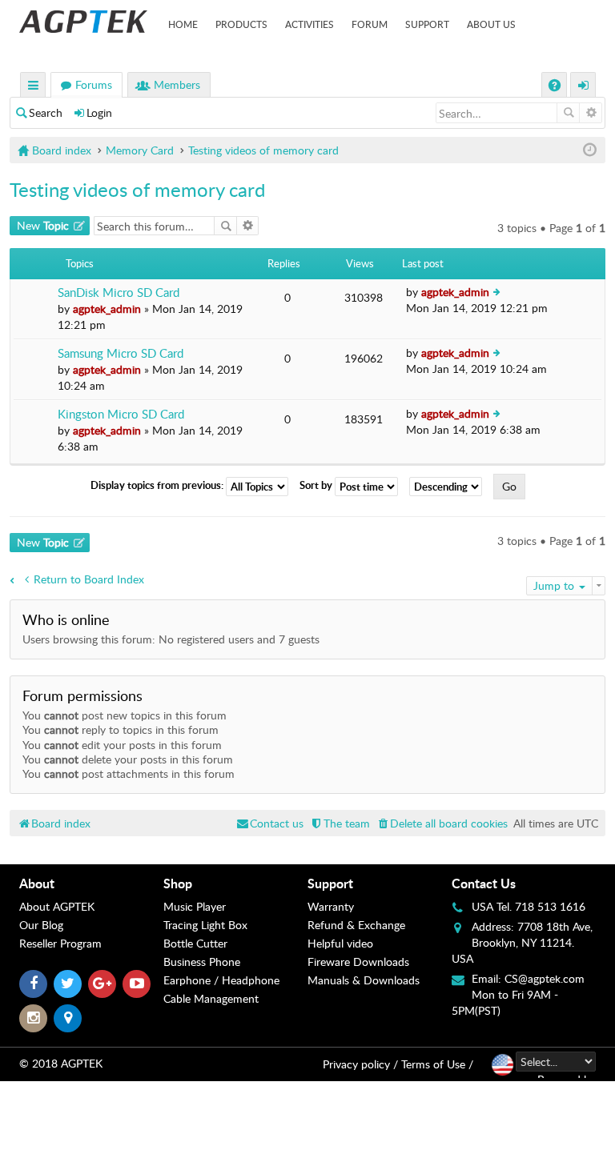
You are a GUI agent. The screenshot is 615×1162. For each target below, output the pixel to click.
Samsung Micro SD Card (120, 353)
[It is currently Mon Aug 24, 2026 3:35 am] (590, 150)
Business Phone (201, 961)
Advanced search (590, 112)
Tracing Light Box (205, 924)
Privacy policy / (360, 1064)
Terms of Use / (437, 1064)
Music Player (194, 906)
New (43, 225)
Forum (370, 24)
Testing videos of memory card (137, 189)
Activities (309, 24)
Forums (93, 84)
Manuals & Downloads (364, 980)
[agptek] (83, 21)
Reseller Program (60, 943)
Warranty (331, 906)
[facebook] (33, 984)
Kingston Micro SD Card (121, 414)
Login (99, 112)
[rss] (68, 1018)
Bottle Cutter (195, 943)
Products (241, 24)
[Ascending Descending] (449, 486)
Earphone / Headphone (221, 980)
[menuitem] (442, 823)
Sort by (317, 486)
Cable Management (211, 998)
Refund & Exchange (356, 924)
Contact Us (484, 883)
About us (491, 24)
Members (177, 84)
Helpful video (340, 943)
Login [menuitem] (584, 87)
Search (45, 112)
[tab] (91, 883)
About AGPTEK (56, 906)
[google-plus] (102, 984)
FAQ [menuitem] (556, 87)
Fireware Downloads (358, 961)
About (36, 883)
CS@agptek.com (544, 978)
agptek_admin (107, 308)
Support (427, 24)
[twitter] (68, 984)
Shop (177, 883)
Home (183, 24)
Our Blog (41, 924)
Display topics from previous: (158, 486)
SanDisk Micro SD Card (118, 292)
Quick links (33, 87)
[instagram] (33, 1018)
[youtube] (137, 984)
